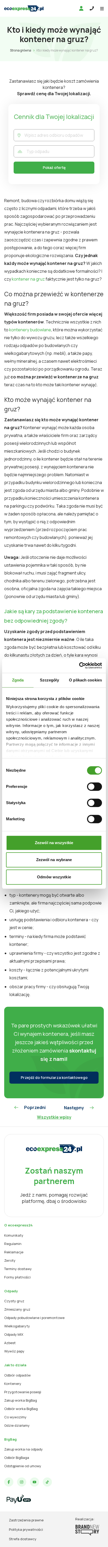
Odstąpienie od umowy (22, 1466)
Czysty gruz (14, 1301)
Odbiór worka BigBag (21, 1408)
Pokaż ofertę (54, 167)
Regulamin (12, 1243)
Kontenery (12, 1383)
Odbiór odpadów (17, 1375)
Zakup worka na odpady (23, 1449)
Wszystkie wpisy (54, 1117)
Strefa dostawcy (22, 1539)
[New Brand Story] (87, 1530)
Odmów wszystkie (54, 877)
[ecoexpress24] (24, 8)
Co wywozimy (15, 1417)
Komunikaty (13, 1235)
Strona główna (20, 50)
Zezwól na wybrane (54, 859)
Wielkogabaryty (17, 1326)
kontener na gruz (28, 279)
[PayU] (18, 1499)
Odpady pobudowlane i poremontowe (34, 1317)
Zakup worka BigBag (20, 1400)
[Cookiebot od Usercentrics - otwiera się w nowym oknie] (79, 665)
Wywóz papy (14, 1351)
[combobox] (59, 135)
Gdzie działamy (17, 1425)
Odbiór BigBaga (16, 1457)
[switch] (94, 786)
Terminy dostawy (18, 1268)
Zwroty (9, 1260)
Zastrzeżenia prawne (26, 1520)
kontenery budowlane (30, 330)
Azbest (10, 1342)
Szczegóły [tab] (49, 680)
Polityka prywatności (26, 1529)
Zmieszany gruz (17, 1309)
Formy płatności (17, 1277)
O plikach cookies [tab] (85, 680)
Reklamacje (13, 1252)
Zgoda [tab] (18, 680)
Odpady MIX (13, 1334)
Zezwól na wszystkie (54, 842)
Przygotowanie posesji (22, 1392)
